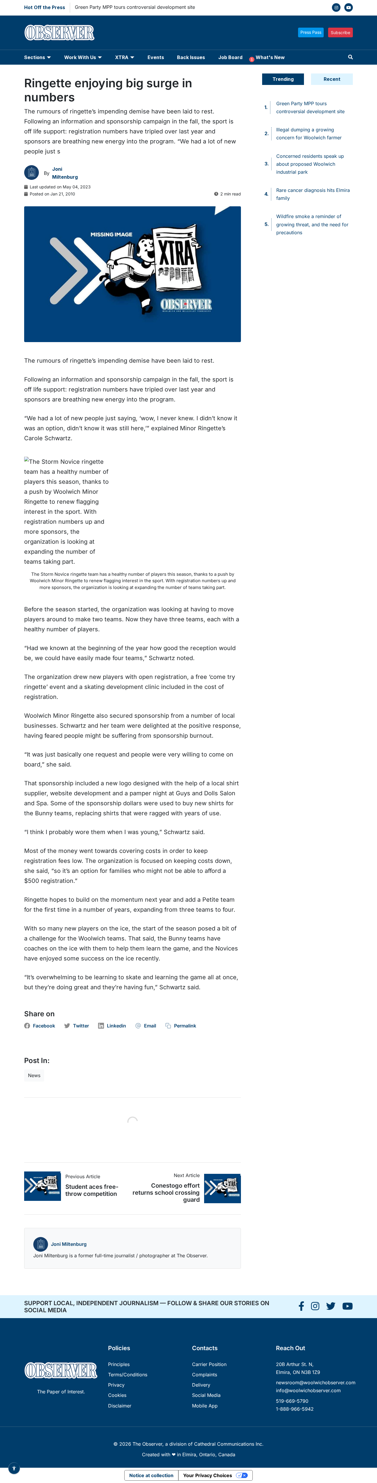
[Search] (350, 57)
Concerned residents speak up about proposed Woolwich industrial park (310, 164)
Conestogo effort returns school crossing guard (166, 1192)
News (34, 1075)
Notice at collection (151, 1475)
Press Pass (310, 32)
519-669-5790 (292, 1401)
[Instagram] (336, 7)
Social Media (206, 1395)
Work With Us (80, 57)
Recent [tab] (332, 79)
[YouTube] (348, 7)
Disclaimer (119, 1406)
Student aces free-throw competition (91, 1190)
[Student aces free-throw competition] (44, 1186)
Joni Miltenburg (69, 1244)
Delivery (201, 1385)
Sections (34, 57)
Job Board (230, 57)
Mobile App (205, 1406)
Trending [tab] (283, 79)
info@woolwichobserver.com (308, 1390)
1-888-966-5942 (295, 1409)
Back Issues (191, 57)
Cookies (117, 1395)
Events (156, 57)
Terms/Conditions (127, 1374)
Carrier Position (209, 1364)
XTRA (121, 57)
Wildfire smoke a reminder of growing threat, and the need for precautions (312, 224)
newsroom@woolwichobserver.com (315, 1382)
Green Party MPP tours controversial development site (135, 7)
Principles (119, 1364)
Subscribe (340, 32)
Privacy (116, 1385)
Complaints (204, 1374)
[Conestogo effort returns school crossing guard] (220, 1188)
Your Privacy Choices (207, 1475)
